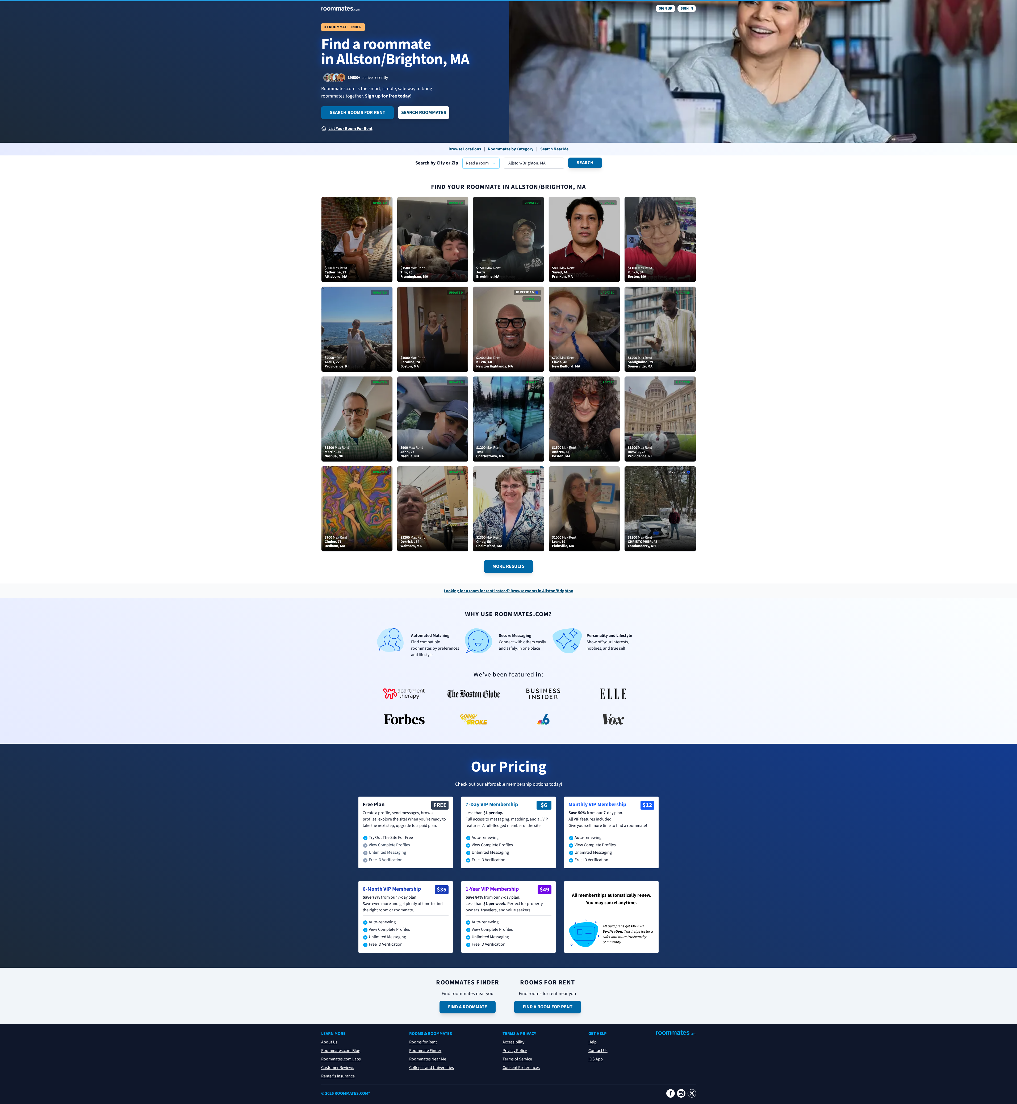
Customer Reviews (337, 1068)
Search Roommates (423, 112)
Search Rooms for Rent (357, 112)
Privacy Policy (515, 1051)
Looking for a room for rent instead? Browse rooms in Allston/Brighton (508, 591)
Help (592, 1042)
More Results (508, 566)
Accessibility (513, 1042)
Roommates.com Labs (341, 1059)
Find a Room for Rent (547, 1007)
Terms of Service (517, 1059)
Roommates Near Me (427, 1059)
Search (585, 162)
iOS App (595, 1059)
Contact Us (598, 1051)
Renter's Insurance (338, 1076)
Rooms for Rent (423, 1042)
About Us (329, 1042)
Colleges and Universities (431, 1068)
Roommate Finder (425, 1051)
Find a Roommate (467, 1007)
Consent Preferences (521, 1068)
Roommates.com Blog (340, 1051)
